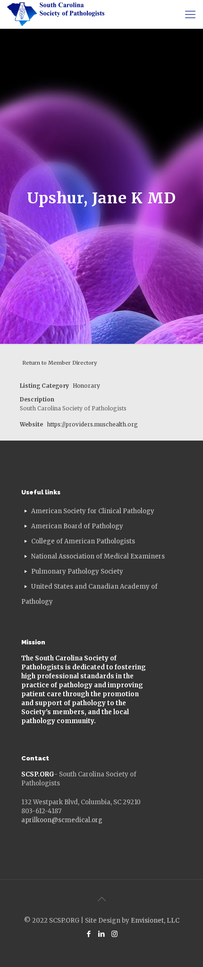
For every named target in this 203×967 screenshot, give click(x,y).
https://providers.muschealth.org (92, 424)
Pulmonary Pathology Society (77, 571)
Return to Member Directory (59, 362)
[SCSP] (55, 14)
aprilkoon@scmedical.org (61, 820)
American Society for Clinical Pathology (92, 511)
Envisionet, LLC (155, 921)
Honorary (86, 385)
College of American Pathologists (83, 541)
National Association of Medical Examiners (98, 556)
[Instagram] (114, 933)
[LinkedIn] (102, 933)
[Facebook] (89, 933)
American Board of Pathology (77, 526)
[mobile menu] (190, 14)
